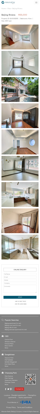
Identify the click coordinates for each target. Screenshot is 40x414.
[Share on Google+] (11, 389)
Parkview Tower (10, 382)
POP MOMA (9, 360)
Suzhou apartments (25, 397)
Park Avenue (9, 376)
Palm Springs (9, 378)
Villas (9, 8)
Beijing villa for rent (11, 327)
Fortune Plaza (9, 344)
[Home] (8, 2)
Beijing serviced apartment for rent (16, 329)
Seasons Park (9, 358)
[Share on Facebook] (6, 389)
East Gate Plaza (10, 364)
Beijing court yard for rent (13, 325)
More (6, 348)
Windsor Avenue (10, 341)
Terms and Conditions (24, 407)
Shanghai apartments (18, 395)
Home (3, 8)
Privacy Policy (11, 407)
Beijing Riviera (17, 8)
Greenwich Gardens (11, 380)
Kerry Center (9, 346)
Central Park (9, 339)
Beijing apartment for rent (13, 323)
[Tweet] (8, 389)
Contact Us (19, 389)
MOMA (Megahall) (11, 362)
